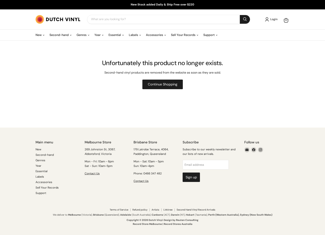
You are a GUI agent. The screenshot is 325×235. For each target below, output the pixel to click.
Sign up (191, 177)
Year (97, 35)
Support (209, 35)
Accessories (155, 35)
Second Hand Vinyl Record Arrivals (196, 209)
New (39, 35)
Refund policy (139, 209)
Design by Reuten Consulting (181, 220)
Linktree (167, 209)
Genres (82, 35)
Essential (115, 35)
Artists (155, 209)
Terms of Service (119, 209)
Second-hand (59, 35)
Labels (134, 35)
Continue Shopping (162, 84)
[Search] (245, 19)
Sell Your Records (183, 35)
